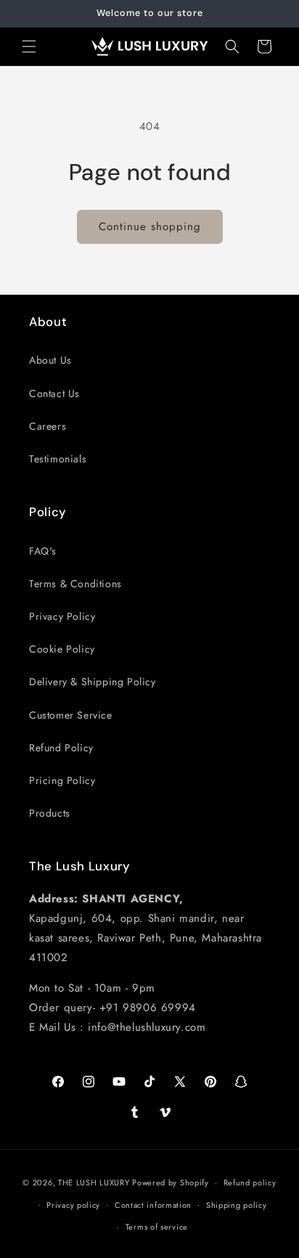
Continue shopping (150, 226)
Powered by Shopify (170, 1182)
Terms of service (157, 1227)
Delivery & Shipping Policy (92, 681)
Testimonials (57, 459)
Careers (47, 426)
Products (49, 813)
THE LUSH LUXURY (94, 1182)
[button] (29, 46)
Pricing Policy (62, 780)
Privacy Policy (62, 616)
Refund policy (250, 1182)
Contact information (153, 1205)
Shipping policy (236, 1205)
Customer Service (70, 715)
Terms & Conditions (75, 583)
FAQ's (43, 551)
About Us (50, 360)
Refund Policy (61, 747)
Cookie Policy (62, 649)
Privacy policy (73, 1205)
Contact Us (54, 393)
